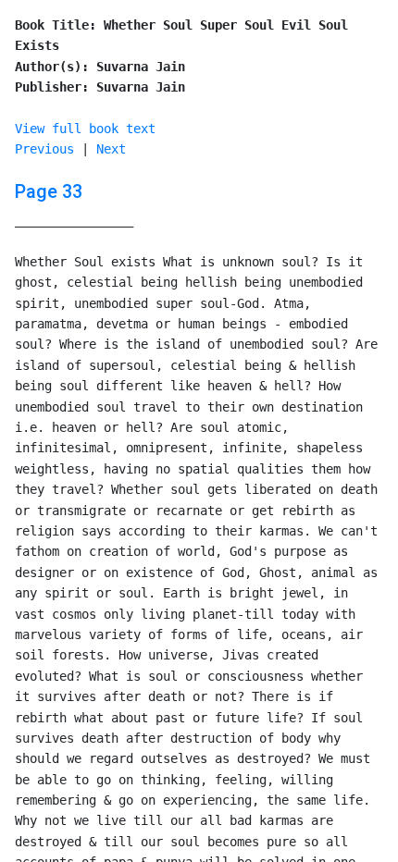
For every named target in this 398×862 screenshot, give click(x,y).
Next (111, 149)
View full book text (85, 128)
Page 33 (48, 191)
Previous (44, 149)
